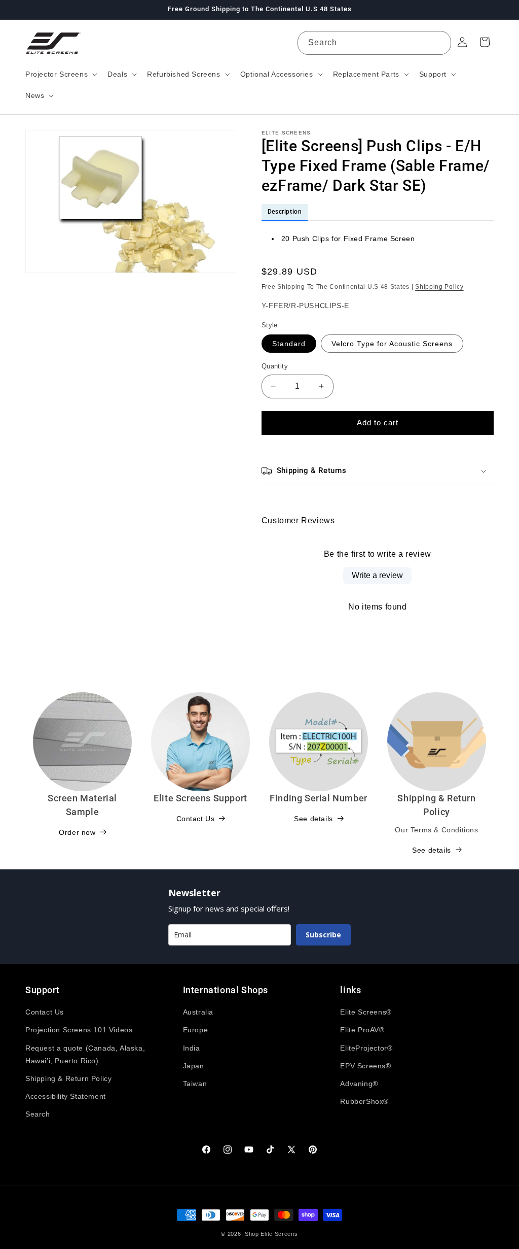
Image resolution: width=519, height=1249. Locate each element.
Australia (198, 1012)
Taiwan (195, 1083)
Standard (289, 344)
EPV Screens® (365, 1066)
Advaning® (359, 1083)
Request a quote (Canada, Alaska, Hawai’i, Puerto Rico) (85, 1054)
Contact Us (195, 819)
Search (37, 1114)
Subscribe (323, 934)
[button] (60, 74)
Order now (77, 832)
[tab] (285, 212)
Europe (195, 1030)
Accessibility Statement (65, 1096)
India (191, 1048)
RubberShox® (364, 1101)
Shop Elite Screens (271, 1234)
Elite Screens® (365, 1012)
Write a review (377, 575)
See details (313, 819)
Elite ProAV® (362, 1030)
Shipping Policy (439, 286)
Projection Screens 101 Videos (78, 1030)
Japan (193, 1066)
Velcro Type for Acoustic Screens (392, 344)
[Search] (439, 42)
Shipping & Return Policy (68, 1078)
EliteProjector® (366, 1048)
